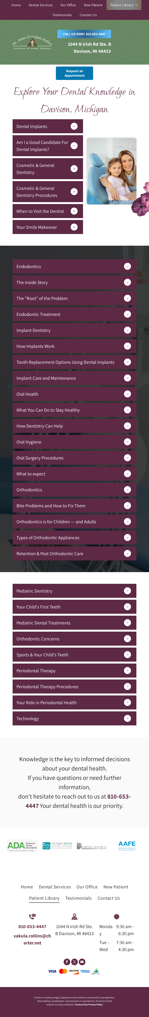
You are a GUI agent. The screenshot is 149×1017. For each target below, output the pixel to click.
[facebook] (67, 962)
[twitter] (74, 962)
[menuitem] (16, 5)
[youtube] (82, 962)
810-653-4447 (32, 926)
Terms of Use (81, 1004)
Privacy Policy (95, 1004)
